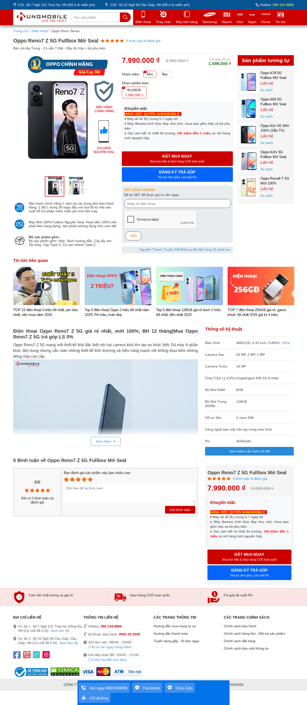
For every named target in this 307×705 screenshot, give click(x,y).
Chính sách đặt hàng (239, 641)
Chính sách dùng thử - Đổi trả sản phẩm (254, 633)
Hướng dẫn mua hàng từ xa (175, 626)
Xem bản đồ (60, 631)
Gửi (133, 236)
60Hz (286, 343)
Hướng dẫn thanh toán (171, 633)
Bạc (165, 74)
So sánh (266, 90)
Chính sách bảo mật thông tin (246, 648)
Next (293, 292)
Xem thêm (104, 441)
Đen (150, 74)
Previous (13, 292)
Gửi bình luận (180, 510)
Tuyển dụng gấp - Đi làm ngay (176, 641)
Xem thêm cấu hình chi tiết (249, 451)
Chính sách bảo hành (240, 626)
